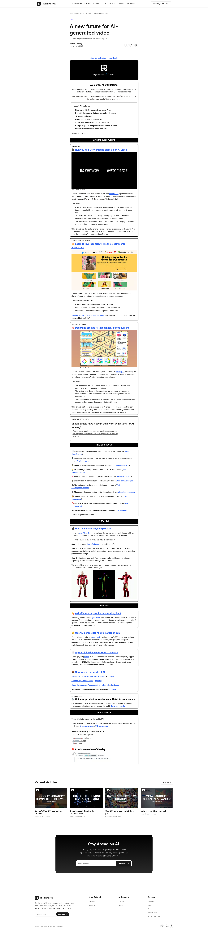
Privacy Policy (152, 912)
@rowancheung (86, 726)
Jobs (110, 58)
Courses (112, 4)
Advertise (131, 4)
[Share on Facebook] (126, 45)
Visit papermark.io (121, 465)
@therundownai (101, 726)
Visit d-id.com (83, 461)
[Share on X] (131, 45)
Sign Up (93, 58)
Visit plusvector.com (126, 492)
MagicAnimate (93, 544)
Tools (103, 4)
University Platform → (161, 4)
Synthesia (115, 685)
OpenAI (98, 681)
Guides (96, 4)
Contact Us (152, 909)
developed (120, 372)
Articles (87, 4)
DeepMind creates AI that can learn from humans (102, 327)
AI (86, 13)
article (86, 657)
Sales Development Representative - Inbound (90, 685)
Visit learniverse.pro (125, 481)
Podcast (92, 905)
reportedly (96, 637)
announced (114, 194)
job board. (112, 689)
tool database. (121, 510)
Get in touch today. (118, 706)
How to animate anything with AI (93, 528)
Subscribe (122, 863)
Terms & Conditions (154, 916)
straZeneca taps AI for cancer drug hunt (99, 613)
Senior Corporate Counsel (82, 681)
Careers (121, 4)
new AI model (84, 533)
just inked (96, 618)
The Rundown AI (74, 13)
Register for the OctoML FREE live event (88, 315)
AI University (77, 4)
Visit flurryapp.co (124, 476)
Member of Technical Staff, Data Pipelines (88, 676)
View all (167, 782)
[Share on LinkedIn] (136, 45)
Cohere (111, 676)
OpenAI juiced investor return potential (96, 652)
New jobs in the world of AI (90, 672)
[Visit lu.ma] (104, 70)
